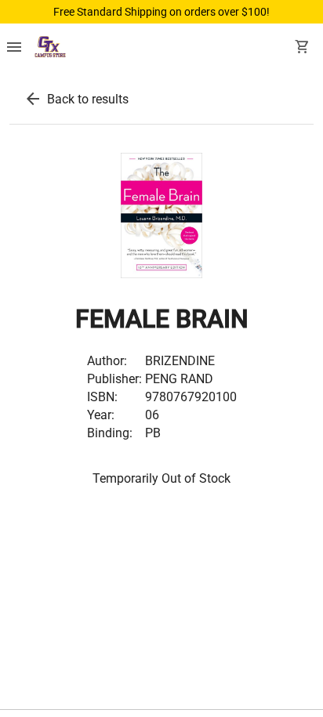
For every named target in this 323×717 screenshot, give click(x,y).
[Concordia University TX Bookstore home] (50, 48)
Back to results (88, 99)
